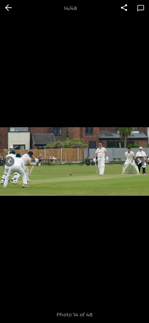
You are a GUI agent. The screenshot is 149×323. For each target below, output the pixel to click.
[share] (124, 8)
